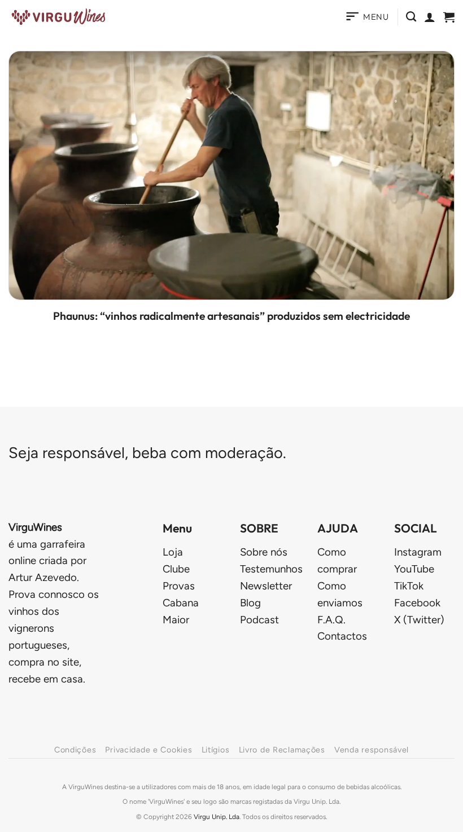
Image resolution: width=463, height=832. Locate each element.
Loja (173, 551)
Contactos (342, 635)
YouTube (414, 568)
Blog (250, 602)
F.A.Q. (331, 619)
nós (263, 551)
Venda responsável (371, 750)
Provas (179, 585)
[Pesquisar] (411, 17)
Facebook (417, 602)
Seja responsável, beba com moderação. (147, 452)
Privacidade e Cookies (148, 750)
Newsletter (266, 585)
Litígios (216, 750)
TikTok (408, 585)
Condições (75, 750)
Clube (176, 568)
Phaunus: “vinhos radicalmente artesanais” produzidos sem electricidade (231, 316)
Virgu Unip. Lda (216, 817)
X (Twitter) (419, 619)
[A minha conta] (429, 17)
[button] (366, 17)
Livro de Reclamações (282, 750)
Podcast (259, 619)
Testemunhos (271, 568)
